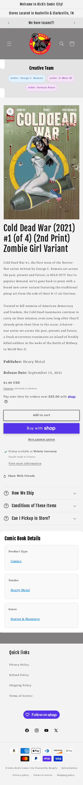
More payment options (41, 439)
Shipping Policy (20, 685)
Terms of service (43, 775)
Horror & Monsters (25, 619)
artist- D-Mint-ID (61, 78)
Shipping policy (66, 775)
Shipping (8, 389)
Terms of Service (21, 696)
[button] (9, 44)
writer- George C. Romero (27, 78)
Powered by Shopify (46, 768)
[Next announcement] (74, 23)
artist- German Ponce (41, 87)
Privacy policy (21, 775)
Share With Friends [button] (21, 476)
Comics (16, 561)
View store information (25, 463)
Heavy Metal (20, 590)
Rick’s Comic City (24, 768)
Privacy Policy (19, 665)
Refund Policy (19, 675)
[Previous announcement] (8, 23)
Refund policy (69, 768)
